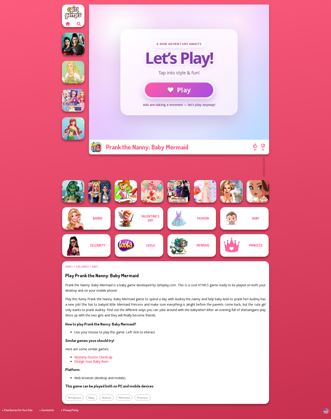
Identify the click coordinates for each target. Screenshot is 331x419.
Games (69, 266)
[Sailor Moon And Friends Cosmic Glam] (99, 191)
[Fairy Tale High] (258, 191)
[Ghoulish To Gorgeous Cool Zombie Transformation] (73, 191)
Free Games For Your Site (18, 410)
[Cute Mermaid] (73, 128)
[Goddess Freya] (73, 72)
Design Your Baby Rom (91, 361)
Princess (142, 397)
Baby (95, 266)
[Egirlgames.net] (67, 23)
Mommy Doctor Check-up (93, 357)
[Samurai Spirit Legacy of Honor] (73, 44)
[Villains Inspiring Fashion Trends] (178, 191)
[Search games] (78, 23)
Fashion (106, 397)
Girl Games (82, 266)
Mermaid (124, 397)
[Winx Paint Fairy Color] (126, 191)
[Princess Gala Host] (205, 191)
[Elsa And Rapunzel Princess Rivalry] (73, 100)
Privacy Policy (70, 410)
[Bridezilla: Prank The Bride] (231, 191)
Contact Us (48, 410)
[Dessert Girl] (152, 191)
